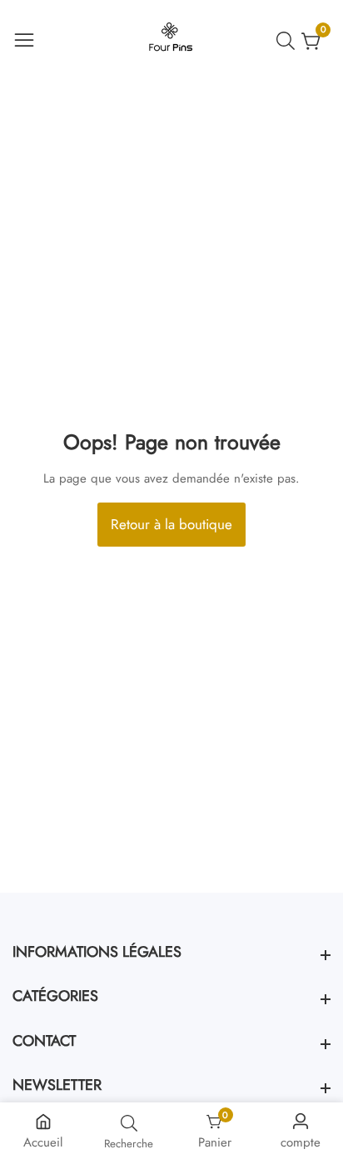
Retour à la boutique (171, 524)
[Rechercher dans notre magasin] (288, 41)
